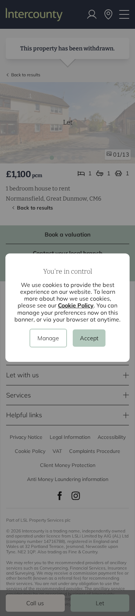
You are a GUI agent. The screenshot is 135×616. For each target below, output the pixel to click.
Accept (89, 338)
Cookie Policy (76, 305)
